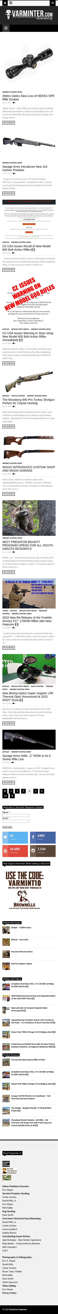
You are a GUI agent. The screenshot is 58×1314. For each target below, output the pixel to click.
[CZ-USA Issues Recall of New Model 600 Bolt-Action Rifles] (29, 220)
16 (5, 796)
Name (6, 812)
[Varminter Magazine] (29, 19)
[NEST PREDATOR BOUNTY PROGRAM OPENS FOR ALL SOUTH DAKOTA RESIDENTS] (29, 518)
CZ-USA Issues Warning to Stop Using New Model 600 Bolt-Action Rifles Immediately (27, 336)
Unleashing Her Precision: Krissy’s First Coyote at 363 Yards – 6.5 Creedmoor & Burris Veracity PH (32, 1021)
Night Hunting (37, 686)
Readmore (8, 123)
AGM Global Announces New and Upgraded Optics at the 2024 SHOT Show (33, 997)
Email (6, 818)
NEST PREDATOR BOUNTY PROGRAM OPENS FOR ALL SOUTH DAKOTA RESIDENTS (27, 545)
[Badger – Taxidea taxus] (6, 930)
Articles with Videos (20, 329)
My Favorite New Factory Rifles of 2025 (28, 1060)
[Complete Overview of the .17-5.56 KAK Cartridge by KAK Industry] (6, 986)
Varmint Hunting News (12, 92)
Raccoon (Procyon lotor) (22, 952)
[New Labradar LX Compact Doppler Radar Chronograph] (6, 1010)
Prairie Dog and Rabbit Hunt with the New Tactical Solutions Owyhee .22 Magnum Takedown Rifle (33, 1045)
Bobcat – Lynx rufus (19, 940)
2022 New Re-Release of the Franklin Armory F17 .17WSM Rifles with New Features (27, 621)
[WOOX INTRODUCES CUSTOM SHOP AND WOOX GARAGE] (29, 447)
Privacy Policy (9, 1293)
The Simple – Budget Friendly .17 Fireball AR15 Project (31, 1109)
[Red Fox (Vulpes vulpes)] (6, 966)
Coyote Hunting (18, 396)
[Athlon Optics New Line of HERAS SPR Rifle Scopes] (29, 63)
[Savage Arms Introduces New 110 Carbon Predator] (29, 145)
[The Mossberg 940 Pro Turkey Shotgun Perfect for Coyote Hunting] (29, 382)
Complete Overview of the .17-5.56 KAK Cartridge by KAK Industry (32, 985)
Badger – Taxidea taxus (21, 928)
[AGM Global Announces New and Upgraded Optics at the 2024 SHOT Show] (6, 998)
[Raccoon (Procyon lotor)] (6, 954)
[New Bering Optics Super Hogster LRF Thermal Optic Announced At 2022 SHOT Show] (29, 669)
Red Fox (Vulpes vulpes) (21, 964)
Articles (5, 242)
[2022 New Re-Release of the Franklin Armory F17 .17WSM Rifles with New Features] (29, 593)
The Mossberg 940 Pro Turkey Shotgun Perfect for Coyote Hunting (28, 401)
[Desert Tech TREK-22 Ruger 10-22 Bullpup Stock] (6, 1034)
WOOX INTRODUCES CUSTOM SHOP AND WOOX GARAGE (28, 468)
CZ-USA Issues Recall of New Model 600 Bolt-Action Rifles (26, 248)
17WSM (5, 611)
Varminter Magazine (18, 1309)
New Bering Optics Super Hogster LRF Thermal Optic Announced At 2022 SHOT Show (27, 697)
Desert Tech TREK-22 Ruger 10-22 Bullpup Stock (32, 1032)
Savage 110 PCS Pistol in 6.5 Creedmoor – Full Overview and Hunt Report (30, 1097)
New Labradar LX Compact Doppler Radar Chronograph (29, 1009)
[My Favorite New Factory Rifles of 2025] (6, 1062)
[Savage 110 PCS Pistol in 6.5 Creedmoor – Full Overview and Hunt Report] (6, 1098)
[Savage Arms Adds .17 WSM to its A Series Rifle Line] (29, 740)
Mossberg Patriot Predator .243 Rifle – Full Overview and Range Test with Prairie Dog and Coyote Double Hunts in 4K (31, 1123)
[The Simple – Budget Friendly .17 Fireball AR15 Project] (6, 1110)
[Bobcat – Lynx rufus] (6, 942)
